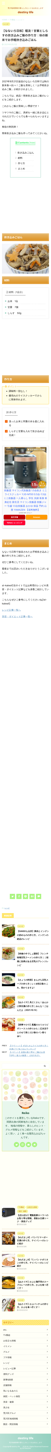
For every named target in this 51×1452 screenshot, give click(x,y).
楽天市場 (14, 517)
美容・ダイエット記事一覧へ (17, 616)
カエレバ (29, 512)
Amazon (36, 517)
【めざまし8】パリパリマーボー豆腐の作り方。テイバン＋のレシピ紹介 (32, 1240)
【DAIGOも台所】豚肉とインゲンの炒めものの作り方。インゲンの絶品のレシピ (33, 935)
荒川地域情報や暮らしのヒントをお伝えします (25, 1442)
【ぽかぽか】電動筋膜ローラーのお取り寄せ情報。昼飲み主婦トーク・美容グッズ (32, 1218)
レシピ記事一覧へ (11, 610)
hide (32, 142)
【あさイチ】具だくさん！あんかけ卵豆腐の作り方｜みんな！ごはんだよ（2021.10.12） (32, 1006)
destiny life (27, 12)
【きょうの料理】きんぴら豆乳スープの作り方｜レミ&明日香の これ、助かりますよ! (32, 984)
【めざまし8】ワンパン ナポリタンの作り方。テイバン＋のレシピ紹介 (32, 1262)
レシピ (7, 908)
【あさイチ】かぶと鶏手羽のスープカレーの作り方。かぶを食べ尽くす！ (32, 1284)
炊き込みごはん (25, 152)
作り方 (21, 163)
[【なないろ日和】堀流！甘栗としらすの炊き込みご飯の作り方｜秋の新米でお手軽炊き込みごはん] (32, 896)
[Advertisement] (25, 205)
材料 (20, 158)
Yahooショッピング (14, 523)
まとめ (21, 168)
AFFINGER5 (26, 1448)
